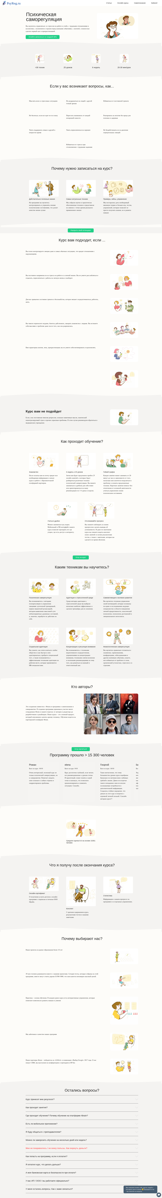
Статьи (109, 3)
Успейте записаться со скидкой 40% (42, 37)
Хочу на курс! (81, 557)
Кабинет (154, 3)
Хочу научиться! (80, 749)
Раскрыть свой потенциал (81, 230)
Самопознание (140, 3)
